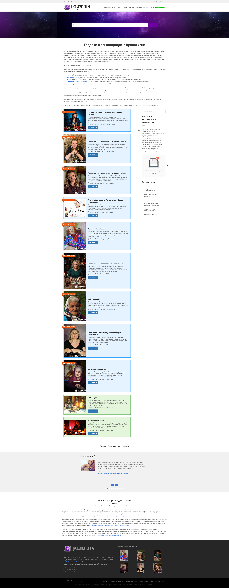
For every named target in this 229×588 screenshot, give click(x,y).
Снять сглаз (71, 77)
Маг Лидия (92, 398)
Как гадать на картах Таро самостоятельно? (151, 189)
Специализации (110, 7)
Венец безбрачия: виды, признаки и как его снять (151, 204)
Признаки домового (150, 200)
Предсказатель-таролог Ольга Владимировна (107, 142)
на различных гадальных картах (81, 81)
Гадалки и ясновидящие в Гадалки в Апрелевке (120, 516)
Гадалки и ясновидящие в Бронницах (109, 535)
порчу (77, 77)
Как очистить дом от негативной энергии (150, 210)
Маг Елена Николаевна (97, 369)
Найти (153, 25)
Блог (120, 7)
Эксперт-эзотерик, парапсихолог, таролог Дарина (113, 473)
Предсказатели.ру (71, 561)
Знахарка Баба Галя (96, 229)
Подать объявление (131, 581)
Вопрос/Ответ (129, 7)
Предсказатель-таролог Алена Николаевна (106, 264)
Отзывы (111, 581)
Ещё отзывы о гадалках (114, 495)
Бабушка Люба (94, 299)
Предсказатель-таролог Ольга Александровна (107, 173)
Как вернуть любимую (150, 214)
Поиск (156, 1)
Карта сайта (119, 581)
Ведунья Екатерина (96, 420)
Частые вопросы (160, 581)
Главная (104, 581)
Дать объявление (158, 7)
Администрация (142, 7)
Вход (163, 1)
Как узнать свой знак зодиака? (150, 195)
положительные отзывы (81, 90)
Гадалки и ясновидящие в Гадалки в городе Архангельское (110, 525)
